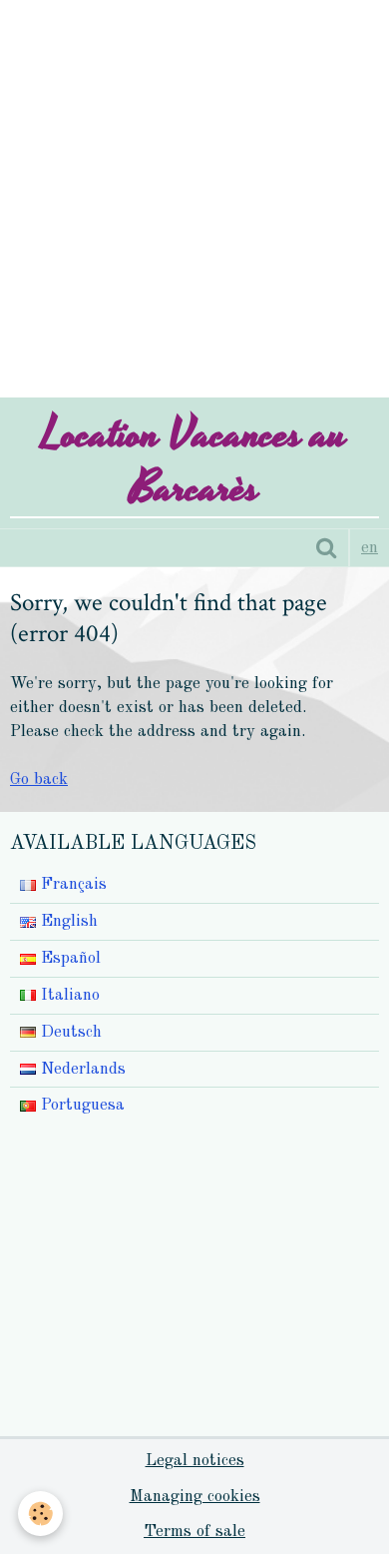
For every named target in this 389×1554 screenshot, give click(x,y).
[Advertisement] (194, 194)
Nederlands (81, 1069)
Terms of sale (194, 1531)
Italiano (68, 995)
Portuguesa (80, 1105)
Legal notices (195, 1460)
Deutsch (69, 1032)
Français (71, 884)
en (369, 547)
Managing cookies (195, 1496)
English (67, 921)
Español (68, 958)
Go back (39, 779)
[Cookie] (40, 1513)
